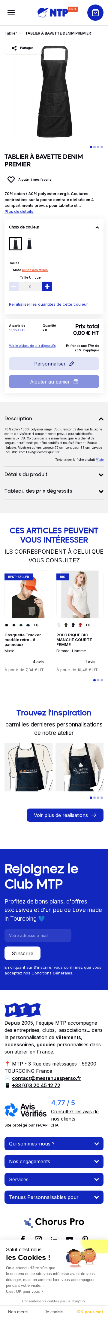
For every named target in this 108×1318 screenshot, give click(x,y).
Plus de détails (19, 211)
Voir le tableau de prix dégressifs (32, 345)
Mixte (17, 270)
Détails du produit (25, 474)
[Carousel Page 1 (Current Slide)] (91, 147)
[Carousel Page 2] (94, 147)
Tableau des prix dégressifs (38, 491)
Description (18, 419)
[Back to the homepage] (53, 12)
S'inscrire (22, 953)
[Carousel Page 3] (98, 147)
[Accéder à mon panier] (95, 13)
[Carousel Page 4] (101, 147)
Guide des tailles (35, 270)
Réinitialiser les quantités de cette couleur (48, 304)
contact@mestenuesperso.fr (46, 1078)
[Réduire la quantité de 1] (14, 286)
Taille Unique (30, 277)
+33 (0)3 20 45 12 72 (36, 1085)
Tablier (10, 33)
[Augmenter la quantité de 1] (47, 286)
